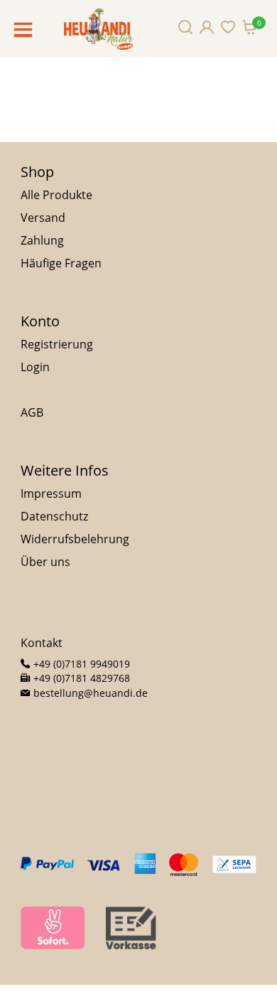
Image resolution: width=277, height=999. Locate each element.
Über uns (45, 562)
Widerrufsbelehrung (75, 539)
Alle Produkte (56, 195)
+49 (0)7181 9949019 (80, 664)
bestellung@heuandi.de (89, 693)
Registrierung (57, 344)
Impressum (51, 493)
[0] (249, 27)
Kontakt (42, 643)
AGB (32, 412)
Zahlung (42, 240)
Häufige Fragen (61, 263)
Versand (43, 217)
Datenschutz (54, 516)
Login (35, 367)
